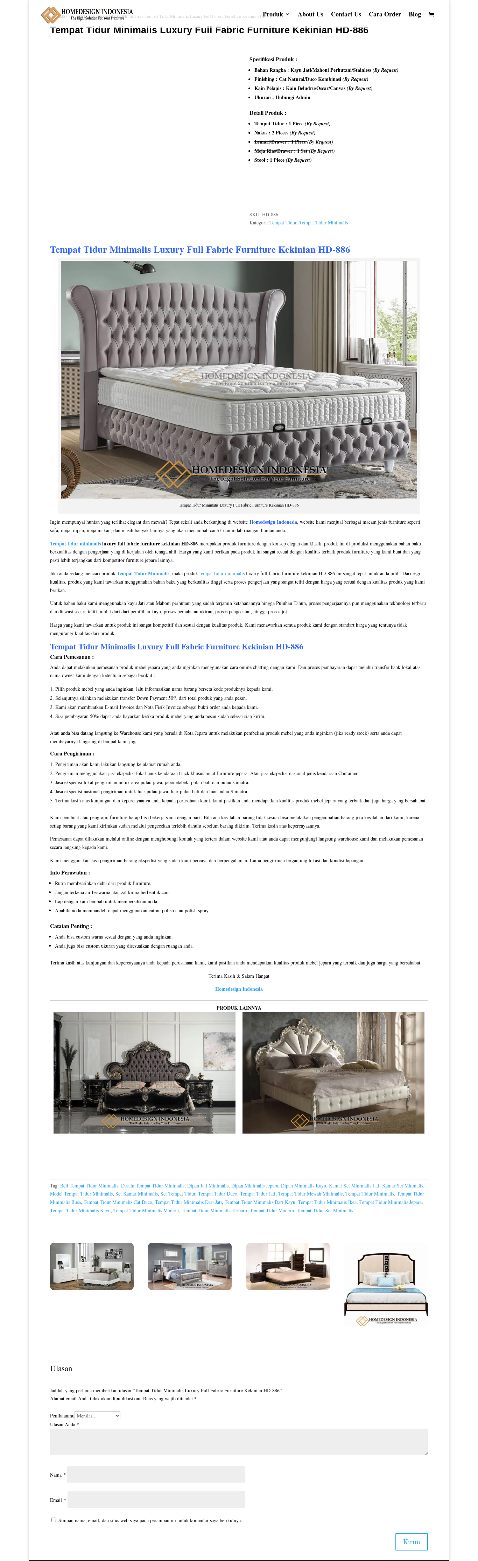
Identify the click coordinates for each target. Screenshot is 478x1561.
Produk (273, 15)
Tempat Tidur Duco (217, 1193)
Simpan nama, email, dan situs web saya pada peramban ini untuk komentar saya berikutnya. (150, 1520)
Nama (58, 1474)
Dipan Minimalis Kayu (303, 1185)
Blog (415, 15)
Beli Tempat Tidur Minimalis (89, 1185)
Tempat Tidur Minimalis (323, 222)
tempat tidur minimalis (222, 573)
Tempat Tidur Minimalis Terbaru (214, 1210)
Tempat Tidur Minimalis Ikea (327, 1202)
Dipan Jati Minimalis (208, 1185)
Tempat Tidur (282, 222)
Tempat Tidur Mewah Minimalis (310, 1193)
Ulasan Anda (64, 1424)
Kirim (411, 1541)
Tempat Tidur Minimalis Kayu (80, 1210)
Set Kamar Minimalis (136, 1193)
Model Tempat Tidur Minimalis (81, 1193)
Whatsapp (268, 190)
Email (58, 1500)
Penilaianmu (62, 1415)
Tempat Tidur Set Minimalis (325, 1210)
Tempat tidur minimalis (75, 543)
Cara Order (385, 15)
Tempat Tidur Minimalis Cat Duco (118, 1202)
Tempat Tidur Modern (272, 1210)
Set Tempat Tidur (178, 1193)
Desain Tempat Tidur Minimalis (152, 1185)
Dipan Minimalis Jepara (254, 1185)
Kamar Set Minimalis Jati (354, 1185)
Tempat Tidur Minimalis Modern (146, 1210)
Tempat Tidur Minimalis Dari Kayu (260, 1202)
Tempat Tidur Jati (257, 1193)
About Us (310, 15)
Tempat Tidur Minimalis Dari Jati (188, 1202)
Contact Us (346, 15)
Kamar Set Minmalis (402, 1185)
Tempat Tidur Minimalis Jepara (390, 1202)
